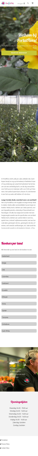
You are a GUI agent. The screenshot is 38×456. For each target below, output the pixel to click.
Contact (14, 368)
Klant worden (16, 371)
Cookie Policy (5, 448)
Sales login (15, 377)
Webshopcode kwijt (18, 374)
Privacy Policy (5, 444)
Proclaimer (4, 440)
